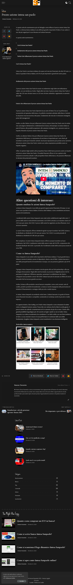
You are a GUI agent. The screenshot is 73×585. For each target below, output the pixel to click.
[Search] (69, 2)
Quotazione (18, 499)
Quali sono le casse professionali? (35, 460)
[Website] (68, 400)
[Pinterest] (4, 36)
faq (16, 485)
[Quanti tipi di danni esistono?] (19, 428)
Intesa (4, 11)
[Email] (9, 36)
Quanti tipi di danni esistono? (34, 427)
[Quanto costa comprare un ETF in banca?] (8, 523)
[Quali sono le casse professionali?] (19, 461)
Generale (17, 488)
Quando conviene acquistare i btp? (36, 449)
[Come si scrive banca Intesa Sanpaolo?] (8, 536)
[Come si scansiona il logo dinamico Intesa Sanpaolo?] (8, 549)
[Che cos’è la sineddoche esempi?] (19, 439)
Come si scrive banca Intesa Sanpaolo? (34, 534)
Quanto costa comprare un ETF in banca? (36, 521)
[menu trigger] (4, 2)
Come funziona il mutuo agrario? (6, 57)
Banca (16, 481)
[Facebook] (4, 31)
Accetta (22, 581)
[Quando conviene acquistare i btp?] (19, 450)
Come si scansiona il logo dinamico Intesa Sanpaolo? (41, 547)
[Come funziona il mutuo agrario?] (6, 50)
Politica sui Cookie (10, 578)
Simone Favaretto (6, 19)
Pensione (17, 495)
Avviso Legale (46, 578)
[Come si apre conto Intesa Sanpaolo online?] (8, 562)
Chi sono (36, 580)
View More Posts (63, 385)
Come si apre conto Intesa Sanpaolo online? (36, 560)
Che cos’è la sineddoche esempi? (35, 438)
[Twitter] (9, 31)
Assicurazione (19, 478)
